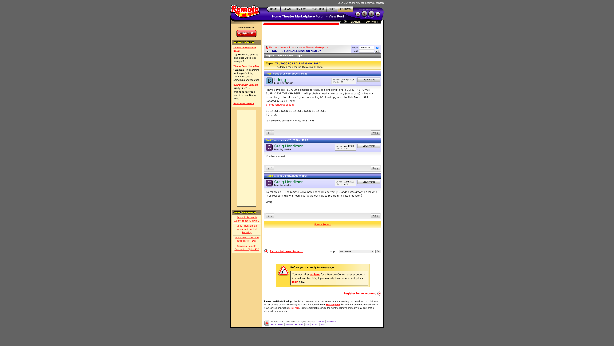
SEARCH (355, 22)
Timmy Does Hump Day (246, 66)
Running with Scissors (245, 84)
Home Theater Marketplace (313, 47)
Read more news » (243, 103)
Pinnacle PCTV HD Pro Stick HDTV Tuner (247, 239)
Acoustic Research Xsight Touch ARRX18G (246, 219)
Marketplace (333, 304)
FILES (332, 9)
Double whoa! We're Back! (244, 49)
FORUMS (345, 9)
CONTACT (371, 22)
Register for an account (359, 293)
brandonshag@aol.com (280, 104)
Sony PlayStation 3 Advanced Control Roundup (247, 229)
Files (307, 324)
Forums (273, 47)
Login (299, 55)
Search (324, 324)
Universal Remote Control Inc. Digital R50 (247, 248)
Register (270, 55)
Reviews (289, 324)
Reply (375, 132)
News (280, 324)
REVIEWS (301, 9)
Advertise (331, 321)
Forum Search (285, 55)
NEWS (287, 9)
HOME (273, 9)
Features (299, 324)
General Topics (288, 47)
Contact (321, 321)
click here (294, 307)
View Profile (369, 79)
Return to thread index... (286, 251)
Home (273, 324)
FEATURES (317, 9)
